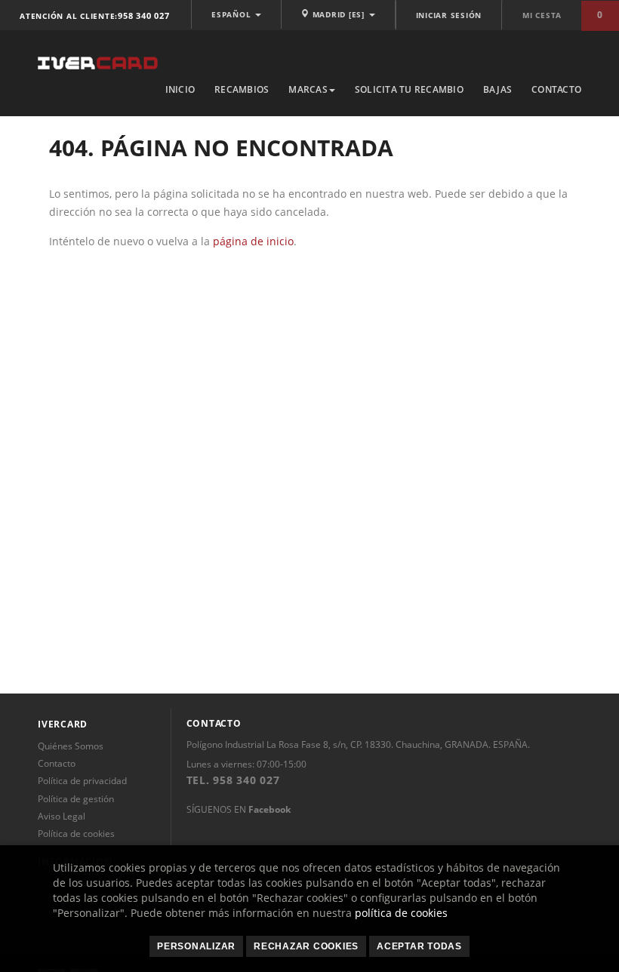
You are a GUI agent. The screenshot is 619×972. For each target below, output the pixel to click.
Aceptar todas (419, 946)
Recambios (241, 89)
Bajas (497, 89)
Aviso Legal (61, 816)
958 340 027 (143, 15)
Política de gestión (76, 798)
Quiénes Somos (70, 746)
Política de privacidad (82, 780)
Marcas (308, 89)
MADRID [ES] (339, 14)
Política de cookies (76, 833)
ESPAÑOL (232, 14)
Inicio (180, 89)
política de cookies (401, 913)
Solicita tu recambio (409, 89)
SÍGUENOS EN (238, 809)
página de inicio (253, 241)
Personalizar (196, 946)
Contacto (556, 89)
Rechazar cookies (306, 946)
